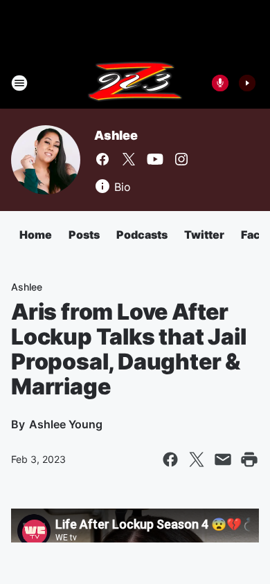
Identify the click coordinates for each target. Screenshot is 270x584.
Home (35, 234)
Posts (84, 234)
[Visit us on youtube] (155, 159)
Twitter (204, 234)
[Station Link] (135, 83)
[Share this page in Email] (223, 459)
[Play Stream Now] (247, 83)
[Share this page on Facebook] (170, 459)
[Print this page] (249, 459)
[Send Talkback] (220, 83)
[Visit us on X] (128, 159)
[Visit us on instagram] (181, 159)
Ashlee (116, 135)
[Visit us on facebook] (102, 159)
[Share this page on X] (196, 459)
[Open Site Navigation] (19, 83)
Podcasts (142, 234)
